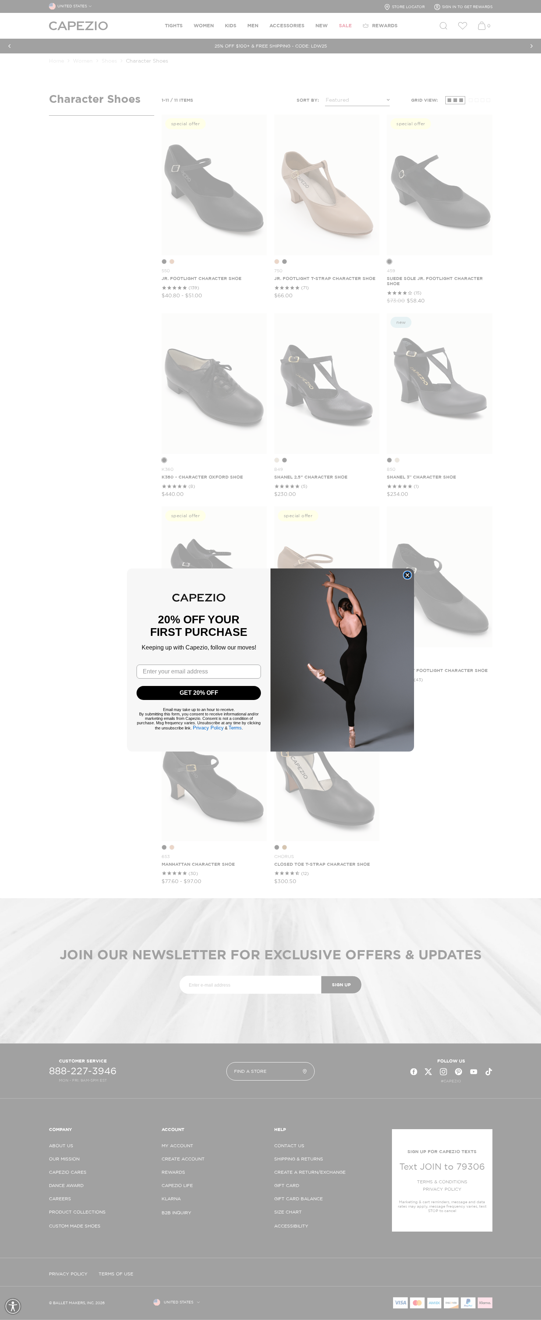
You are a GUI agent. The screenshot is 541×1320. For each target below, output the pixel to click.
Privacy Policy (208, 728)
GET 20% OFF (199, 693)
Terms (235, 728)
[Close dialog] (407, 575)
